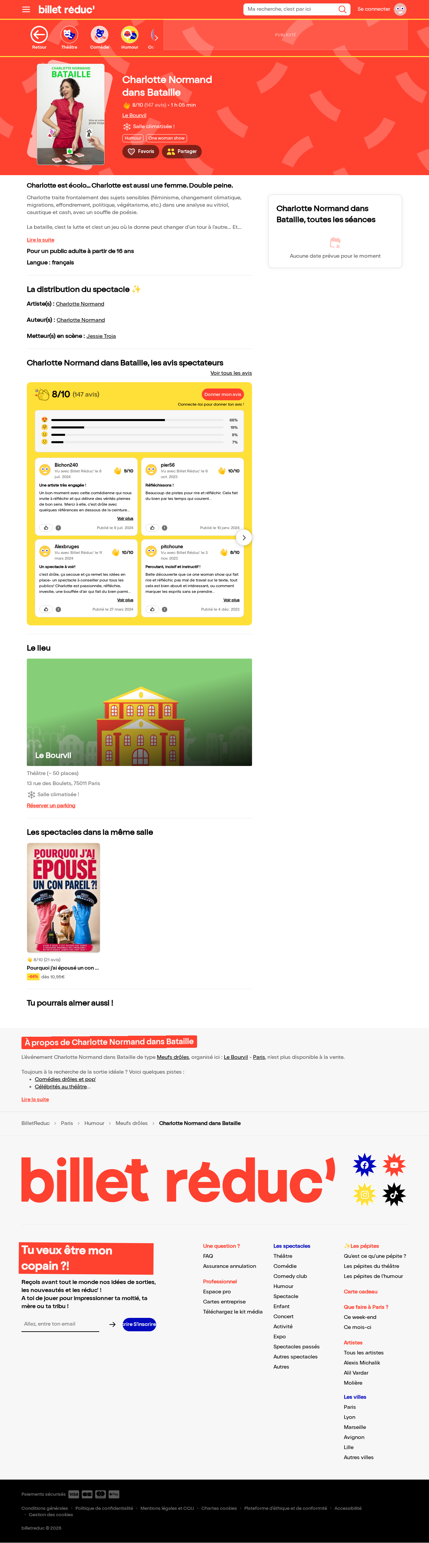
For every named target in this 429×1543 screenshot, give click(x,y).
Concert (283, 1317)
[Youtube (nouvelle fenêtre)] (394, 1165)
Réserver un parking (51, 806)
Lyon (349, 1417)
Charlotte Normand (80, 304)
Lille (349, 1447)
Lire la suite (40, 240)
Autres (281, 1367)
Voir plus (125, 518)
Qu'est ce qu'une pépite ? (375, 1256)
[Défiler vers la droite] (156, 38)
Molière (353, 1383)
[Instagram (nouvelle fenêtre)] (364, 1194)
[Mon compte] (400, 9)
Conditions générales (44, 1508)
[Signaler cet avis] (58, 528)
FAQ (208, 1256)
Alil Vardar (356, 1373)
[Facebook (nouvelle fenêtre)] (364, 1165)
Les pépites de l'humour (373, 1276)
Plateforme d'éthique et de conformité (285, 1508)
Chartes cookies (219, 1508)
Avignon (354, 1437)
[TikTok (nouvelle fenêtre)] (394, 1194)
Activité (283, 1327)
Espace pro (217, 1292)
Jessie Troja (101, 336)
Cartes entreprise (224, 1302)
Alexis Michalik (362, 1363)
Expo (279, 1337)
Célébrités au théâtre (61, 1087)
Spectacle (285, 1296)
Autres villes (359, 1457)
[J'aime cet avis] (46, 527)
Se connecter (374, 9)
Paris (259, 1057)
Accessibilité (348, 1508)
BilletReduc (35, 1123)
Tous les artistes (364, 1353)
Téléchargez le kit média (233, 1312)
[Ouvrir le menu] (28, 9)
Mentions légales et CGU (167, 1508)
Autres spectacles (295, 1357)
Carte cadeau (360, 1292)
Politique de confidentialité (104, 1508)
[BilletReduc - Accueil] (67, 9)
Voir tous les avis (231, 373)
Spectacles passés (296, 1347)
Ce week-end (360, 1317)
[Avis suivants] (244, 537)
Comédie (285, 1266)
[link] (82, 465)
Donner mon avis (222, 394)
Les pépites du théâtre (371, 1266)
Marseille (355, 1427)
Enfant (281, 1306)
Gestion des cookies (51, 1515)
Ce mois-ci (357, 1327)
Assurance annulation (229, 1266)
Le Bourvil (134, 115)
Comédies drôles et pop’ (65, 1079)
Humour (94, 1123)
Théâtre (282, 1256)
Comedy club (290, 1276)
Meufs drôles (173, 1057)
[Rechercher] (343, 9)
